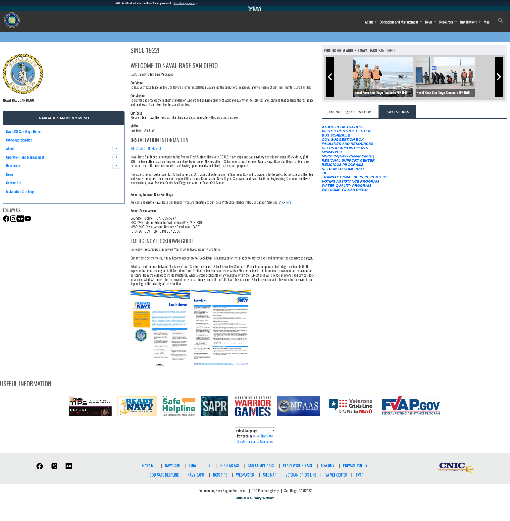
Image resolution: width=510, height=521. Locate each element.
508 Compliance (261, 465)
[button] (186, 3)
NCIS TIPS (220, 475)
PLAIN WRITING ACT (297, 465)
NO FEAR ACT (229, 465)
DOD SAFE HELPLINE (164, 475)
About (369, 22)
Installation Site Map (20, 191)
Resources (446, 22)
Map (486, 22)
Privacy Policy (355, 465)
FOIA (192, 465)
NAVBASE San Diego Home (23, 131)
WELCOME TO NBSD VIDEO (146, 148)
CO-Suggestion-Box (19, 140)
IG (208, 465)
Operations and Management (399, 22)
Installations (469, 22)
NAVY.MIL (149, 465)
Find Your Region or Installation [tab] (350, 112)
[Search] (27, 198)
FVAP (360, 475)
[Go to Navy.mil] (255, 8)
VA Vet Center (336, 475)
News (429, 22)
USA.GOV (327, 465)
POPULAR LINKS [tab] (397, 112)
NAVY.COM (172, 465)
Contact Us (13, 182)
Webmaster (245, 475)
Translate (267, 436)
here (288, 202)
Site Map (270, 475)
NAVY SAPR (195, 475)
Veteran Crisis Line (300, 475)
